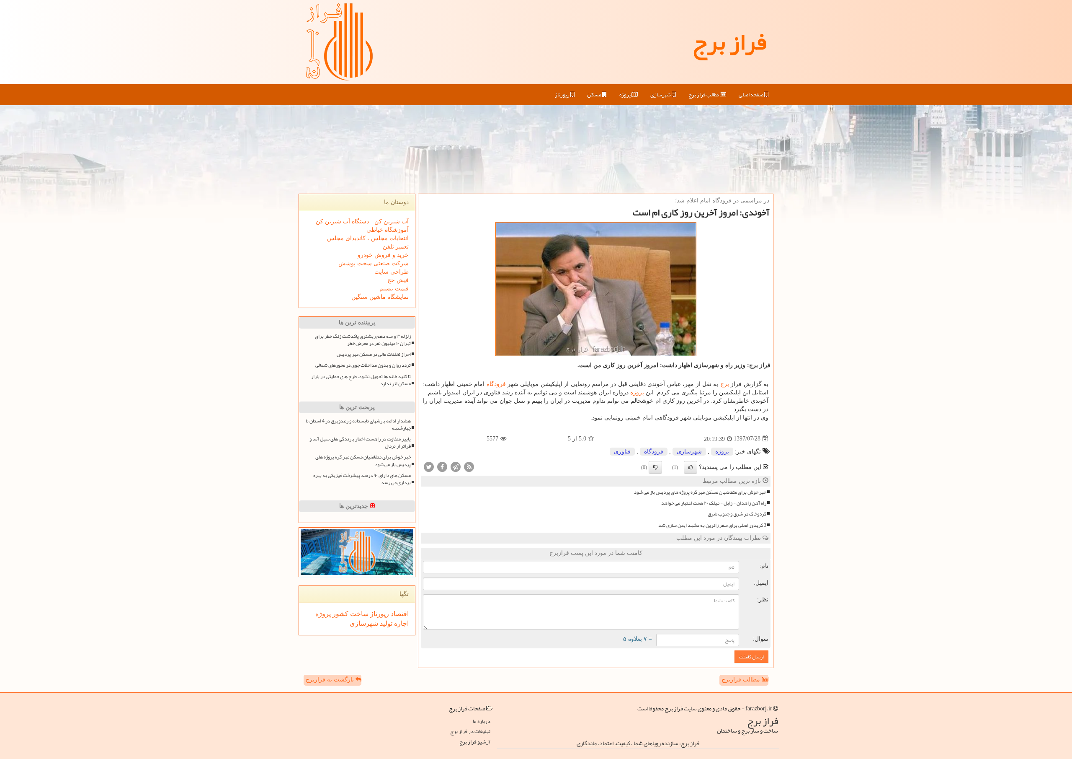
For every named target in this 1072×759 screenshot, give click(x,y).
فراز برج (729, 41)
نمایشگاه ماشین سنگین (380, 297)
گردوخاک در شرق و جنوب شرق (737, 514)
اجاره (400, 623)
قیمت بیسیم (394, 288)
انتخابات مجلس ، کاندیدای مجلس (368, 238)
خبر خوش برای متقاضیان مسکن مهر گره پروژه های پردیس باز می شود (700, 492)
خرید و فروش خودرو (383, 255)
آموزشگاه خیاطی (387, 230)
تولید (385, 623)
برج (724, 384)
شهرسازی (661, 94)
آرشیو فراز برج (474, 742)
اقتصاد (399, 613)
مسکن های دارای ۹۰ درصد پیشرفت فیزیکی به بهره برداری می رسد (362, 479)
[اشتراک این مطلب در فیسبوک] (442, 466)
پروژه (625, 94)
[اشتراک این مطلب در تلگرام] (455, 466)
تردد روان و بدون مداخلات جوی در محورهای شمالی (363, 365)
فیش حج (398, 280)
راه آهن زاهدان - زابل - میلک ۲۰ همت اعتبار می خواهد (713, 503)
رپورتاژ (562, 94)
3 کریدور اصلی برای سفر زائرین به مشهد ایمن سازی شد (712, 525)
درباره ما (481, 721)
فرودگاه (496, 384)
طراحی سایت (391, 272)
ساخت (358, 613)
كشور (339, 613)
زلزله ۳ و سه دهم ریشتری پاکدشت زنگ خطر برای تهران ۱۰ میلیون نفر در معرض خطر (363, 340)
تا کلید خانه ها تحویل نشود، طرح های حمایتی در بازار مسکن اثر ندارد (361, 380)
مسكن (594, 94)
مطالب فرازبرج (742, 679)
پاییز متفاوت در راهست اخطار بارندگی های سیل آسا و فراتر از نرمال (360, 442)
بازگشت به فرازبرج (331, 679)
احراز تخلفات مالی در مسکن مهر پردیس (374, 354)
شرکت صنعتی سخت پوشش (373, 263)
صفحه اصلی (751, 94)
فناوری (622, 451)
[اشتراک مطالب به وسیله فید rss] (469, 466)
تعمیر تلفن (396, 247)
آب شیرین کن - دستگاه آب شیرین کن (362, 221)
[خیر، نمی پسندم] (655, 467)
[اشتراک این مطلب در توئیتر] (429, 466)
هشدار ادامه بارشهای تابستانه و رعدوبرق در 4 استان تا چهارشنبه (358, 424)
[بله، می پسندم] (690, 467)
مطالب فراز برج (704, 94)
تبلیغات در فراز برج (470, 731)
